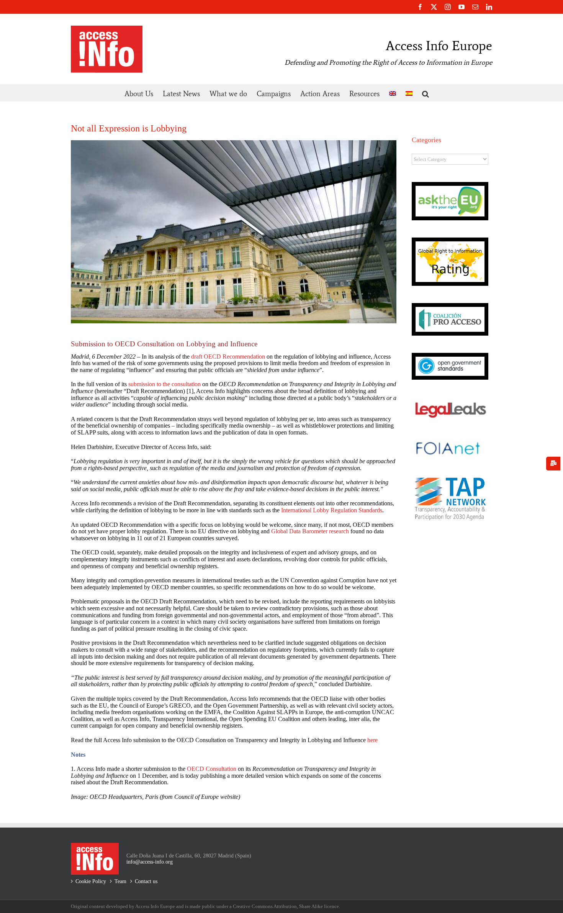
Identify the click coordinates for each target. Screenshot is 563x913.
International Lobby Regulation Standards (331, 510)
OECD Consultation (211, 768)
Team (120, 881)
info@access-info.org (149, 862)
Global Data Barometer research (310, 531)
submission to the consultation (164, 384)
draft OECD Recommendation (227, 356)
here (372, 740)
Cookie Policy (90, 881)
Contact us (146, 881)
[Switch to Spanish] (409, 93)
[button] (425, 93)
